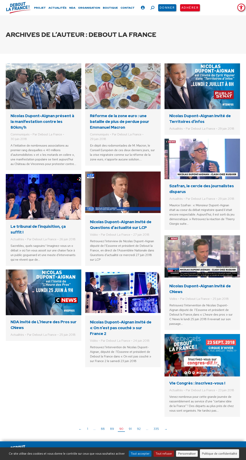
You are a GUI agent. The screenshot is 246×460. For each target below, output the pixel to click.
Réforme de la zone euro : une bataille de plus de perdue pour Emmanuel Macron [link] (119, 121)
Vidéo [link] (94, 235)
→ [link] (165, 429)
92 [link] (139, 429)
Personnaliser (187, 454)
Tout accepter (140, 454)
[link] (241, 7)
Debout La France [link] (122, 34)
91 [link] (130, 429)
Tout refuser (163, 454)
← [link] (80, 429)
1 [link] (87, 429)
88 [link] (103, 429)
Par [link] (47, 134)
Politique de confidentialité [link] (219, 454)
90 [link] (121, 429)
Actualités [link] (176, 129)
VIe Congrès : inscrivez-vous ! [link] (197, 383)
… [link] (94, 429)
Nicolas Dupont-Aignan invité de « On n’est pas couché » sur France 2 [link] (120, 328)
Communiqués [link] (20, 134)
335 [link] (156, 429)
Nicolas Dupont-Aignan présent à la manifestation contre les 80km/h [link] (42, 121)
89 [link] (112, 429)
